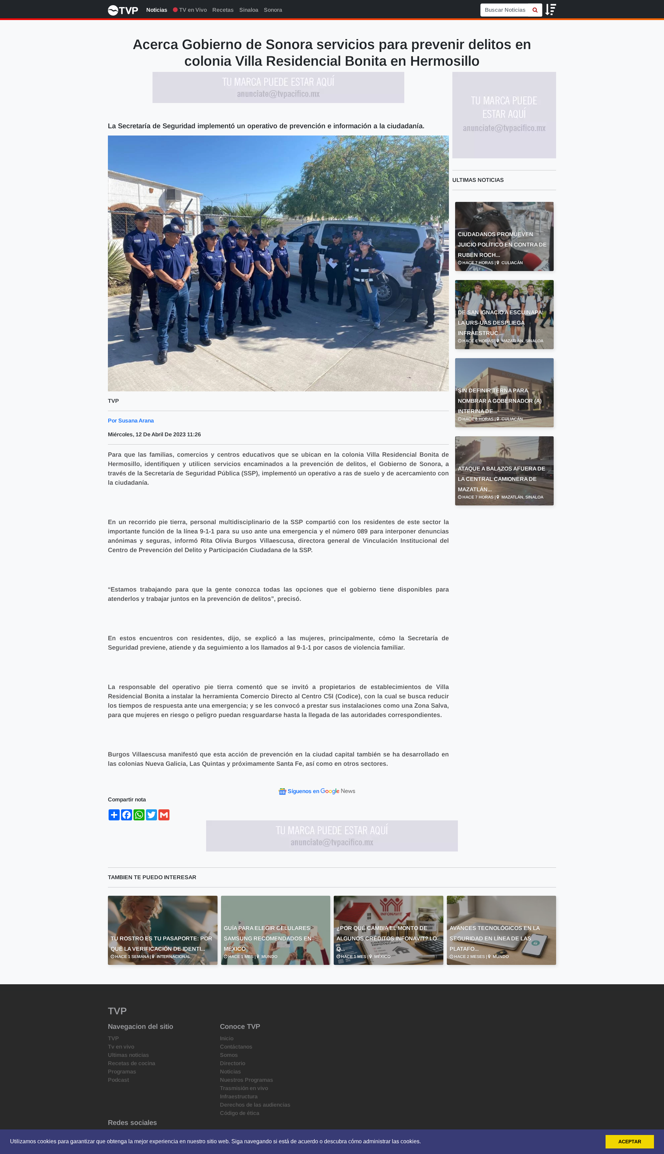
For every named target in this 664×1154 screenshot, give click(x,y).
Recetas (223, 10)
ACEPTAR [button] (629, 1141)
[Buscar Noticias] (535, 10)
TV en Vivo (192, 10)
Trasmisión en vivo (244, 1088)
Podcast (118, 1080)
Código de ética (239, 1113)
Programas (122, 1071)
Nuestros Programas (246, 1080)
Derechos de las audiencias (255, 1105)
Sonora (273, 10)
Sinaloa (248, 10)
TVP (113, 1038)
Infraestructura (239, 1096)
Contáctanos (236, 1047)
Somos (229, 1055)
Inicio (226, 1038)
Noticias (156, 10)
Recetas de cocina (131, 1063)
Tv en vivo (121, 1047)
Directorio (232, 1063)
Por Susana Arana (131, 421)
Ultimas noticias (128, 1055)
